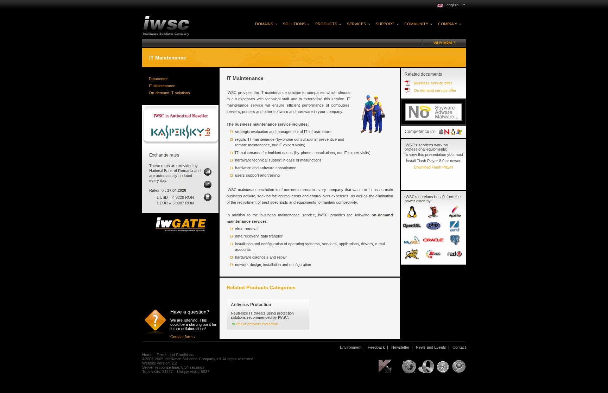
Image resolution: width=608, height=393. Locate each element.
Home (147, 355)
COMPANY (447, 24)
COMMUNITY (416, 24)
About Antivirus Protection (257, 324)
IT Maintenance (162, 86)
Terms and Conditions (175, 355)
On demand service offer (435, 90)
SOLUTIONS (294, 24)
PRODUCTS (326, 24)
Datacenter (158, 79)
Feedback (376, 347)
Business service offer (433, 83)
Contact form (181, 337)
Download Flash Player (433, 167)
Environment (350, 347)
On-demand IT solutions (169, 93)
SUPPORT (385, 24)
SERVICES (356, 24)
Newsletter (400, 347)
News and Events (431, 347)
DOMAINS (264, 24)
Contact (459, 347)
